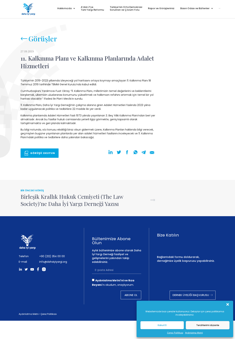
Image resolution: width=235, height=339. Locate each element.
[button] (227, 304)
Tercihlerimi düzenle (207, 325)
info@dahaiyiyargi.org (53, 262)
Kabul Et (162, 325)
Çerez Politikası (175, 332)
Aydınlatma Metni (194, 332)
